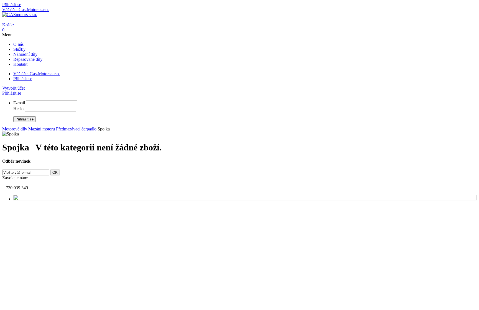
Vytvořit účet (13, 88)
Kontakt (20, 64)
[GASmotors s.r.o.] (19, 14)
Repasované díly (27, 59)
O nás (18, 44)
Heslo (18, 108)
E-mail (19, 102)
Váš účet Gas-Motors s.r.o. (25, 9)
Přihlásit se (11, 4)
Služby (19, 49)
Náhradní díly (25, 54)
